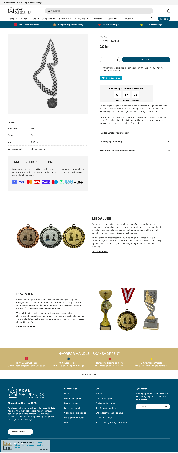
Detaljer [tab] (11, 122)
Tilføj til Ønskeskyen (112, 78)
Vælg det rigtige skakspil (75, 413)
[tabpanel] (48, 138)
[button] (168, 11)
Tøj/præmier (63, 18)
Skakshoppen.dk (19, 443)
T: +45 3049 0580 (104, 417)
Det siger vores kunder (74, 417)
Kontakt (67, 393)
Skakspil (11, 18)
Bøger (24, 18)
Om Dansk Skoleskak (105, 403)
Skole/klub (80, 18)
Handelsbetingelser (73, 398)
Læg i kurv (146, 60)
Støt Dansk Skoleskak (106, 408)
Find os (99, 393)
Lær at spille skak (72, 408)
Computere (47, 18)
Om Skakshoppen (104, 398)
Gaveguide (112, 18)
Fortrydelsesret (71, 403)
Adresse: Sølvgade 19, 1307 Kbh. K (111, 422)
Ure (34, 18)
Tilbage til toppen (89, 374)
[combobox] (99, 11)
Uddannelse (96, 18)
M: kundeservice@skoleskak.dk (110, 413)
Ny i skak (68, 422)
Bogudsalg (128, 18)
